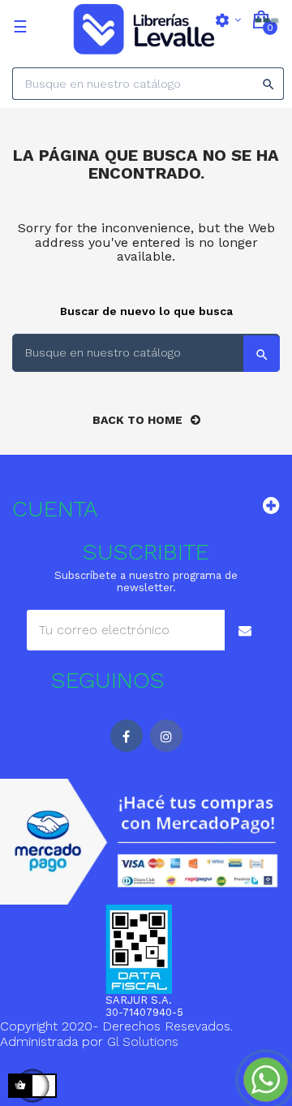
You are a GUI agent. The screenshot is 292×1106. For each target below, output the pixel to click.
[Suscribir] (245, 630)
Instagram (166, 735)
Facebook (126, 735)
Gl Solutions (142, 1041)
